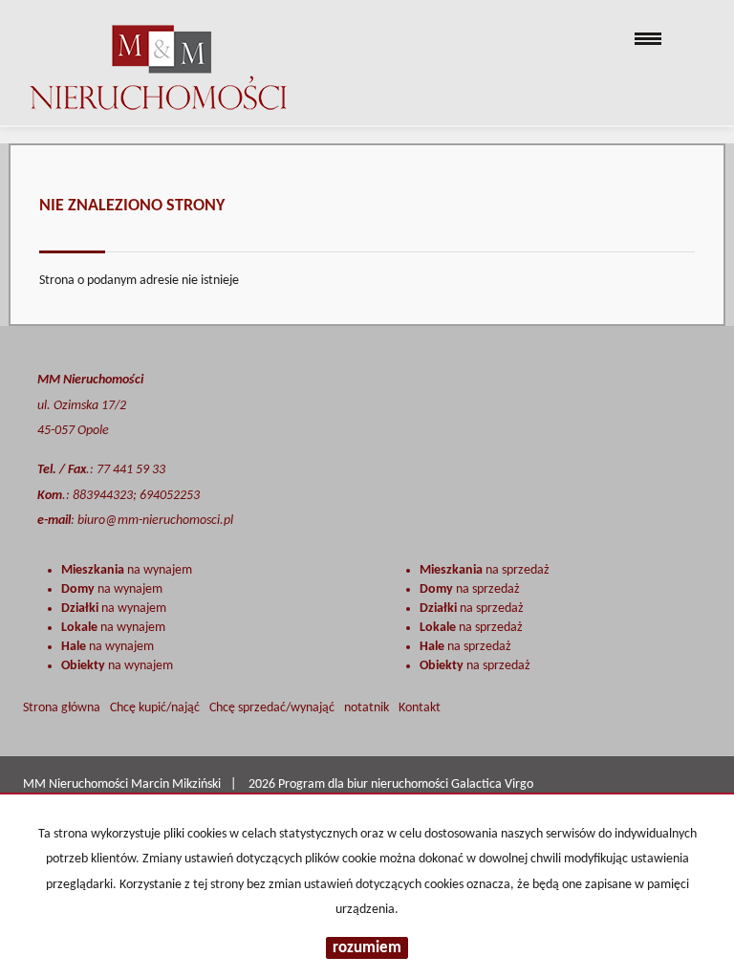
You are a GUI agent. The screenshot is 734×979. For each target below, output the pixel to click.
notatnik (366, 708)
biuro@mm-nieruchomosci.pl (155, 520)
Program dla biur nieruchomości (364, 784)
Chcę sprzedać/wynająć (272, 708)
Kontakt (420, 708)
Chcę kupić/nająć (155, 708)
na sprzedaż (485, 570)
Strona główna (61, 708)
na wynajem (126, 570)
